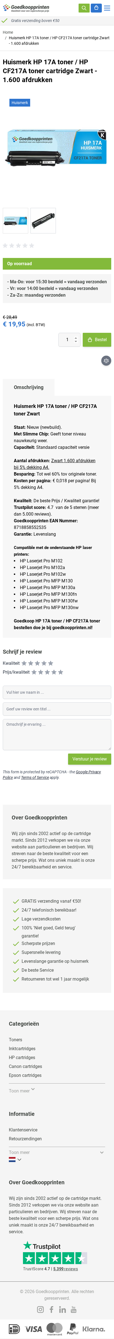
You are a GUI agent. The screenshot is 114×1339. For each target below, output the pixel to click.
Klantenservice (23, 1130)
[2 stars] (30, 663)
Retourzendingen (25, 1138)
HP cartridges (22, 1057)
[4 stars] (44, 663)
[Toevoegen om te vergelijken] (106, 361)
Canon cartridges (25, 1066)
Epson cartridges (25, 1075)
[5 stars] (50, 663)
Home (8, 32)
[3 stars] (37, 663)
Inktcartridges (22, 1048)
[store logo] (26, 8)
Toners (15, 1039)
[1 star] (24, 663)
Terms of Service (35, 777)
